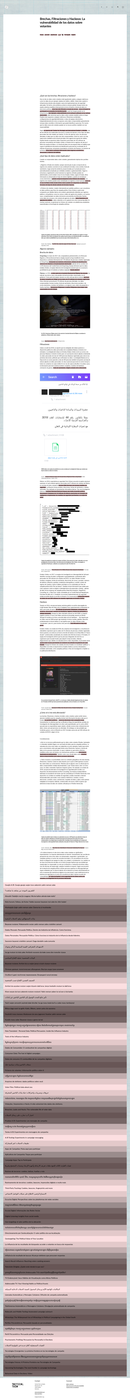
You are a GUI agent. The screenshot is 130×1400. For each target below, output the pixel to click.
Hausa (42, 34)
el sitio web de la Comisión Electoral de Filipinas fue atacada (69, 273)
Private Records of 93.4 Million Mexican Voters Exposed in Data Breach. (68, 569)
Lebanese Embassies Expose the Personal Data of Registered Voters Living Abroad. (63, 476)
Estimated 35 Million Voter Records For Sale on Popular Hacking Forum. (67, 707)
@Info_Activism (70, 1384)
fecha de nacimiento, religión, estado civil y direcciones (69, 368)
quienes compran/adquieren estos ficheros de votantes (68, 179)
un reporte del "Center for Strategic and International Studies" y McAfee (65, 130)
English (73, 34)
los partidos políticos (50, 720)
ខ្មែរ (62, 34)
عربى (59, 34)
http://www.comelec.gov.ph (51, 341)
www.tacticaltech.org (40, 1392)
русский (47, 34)
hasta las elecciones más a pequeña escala (71, 720)
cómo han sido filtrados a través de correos (65, 109)
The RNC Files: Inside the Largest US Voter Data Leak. (64, 243)
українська (53, 34)
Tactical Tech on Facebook (72, 1387)
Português (67, 34)
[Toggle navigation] (123, 7)
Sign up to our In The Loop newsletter (75, 1385)
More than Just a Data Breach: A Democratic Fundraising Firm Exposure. (68, 847)
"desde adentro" (75, 270)
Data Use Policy (38, 1393)
